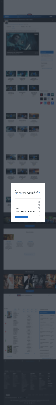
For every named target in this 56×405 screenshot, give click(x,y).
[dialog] (28, 202)
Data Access (28, 220)
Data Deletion (23, 220)
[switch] (39, 202)
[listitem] (28, 200)
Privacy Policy (33, 220)
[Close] (43, 185)
